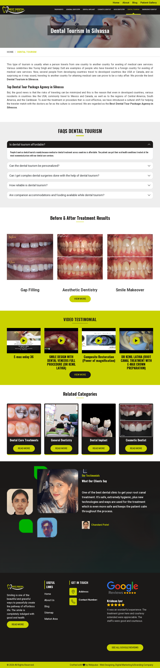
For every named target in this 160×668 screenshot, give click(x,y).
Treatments (58, 9)
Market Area (51, 618)
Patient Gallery (148, 2)
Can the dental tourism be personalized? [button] (34, 165)
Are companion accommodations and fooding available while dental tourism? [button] (56, 195)
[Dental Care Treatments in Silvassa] (24, 420)
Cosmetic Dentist (104, 9)
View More (80, 299)
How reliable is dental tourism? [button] (28, 185)
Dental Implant (89, 9)
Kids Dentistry (119, 9)
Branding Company (143, 665)
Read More (24, 448)
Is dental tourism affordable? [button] (27, 144)
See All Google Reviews (125, 647)
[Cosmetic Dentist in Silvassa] (136, 420)
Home (116, 2)
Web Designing (107, 665)
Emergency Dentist (149, 9)
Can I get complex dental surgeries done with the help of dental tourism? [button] (54, 175)
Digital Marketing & (124, 665)
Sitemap (48, 612)
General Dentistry (73, 9)
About (125, 2)
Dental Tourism (133, 9)
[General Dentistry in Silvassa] (61, 420)
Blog (134, 2)
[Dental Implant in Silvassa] (98, 420)
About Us (49, 600)
